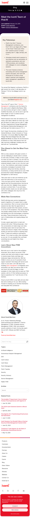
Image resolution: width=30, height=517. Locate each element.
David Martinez (10, 25)
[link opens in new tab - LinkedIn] (8, 491)
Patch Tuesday (5, 369)
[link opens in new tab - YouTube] (23, 491)
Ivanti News (4, 363)
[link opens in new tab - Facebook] (18, 491)
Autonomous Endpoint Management (11, 353)
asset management (11, 265)
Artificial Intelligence (7, 350)
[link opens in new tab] (13, 10)
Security (3, 372)
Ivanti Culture (5, 360)
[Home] (5, 2)
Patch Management (7, 366)
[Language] (24, 3)
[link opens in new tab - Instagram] (13, 491)
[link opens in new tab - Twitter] (3, 491)
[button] (27, 2)
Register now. (18, 99)
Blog (15, 7)
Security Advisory (6, 375)
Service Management (12, 27)
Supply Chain (4, 381)
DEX (2, 356)
